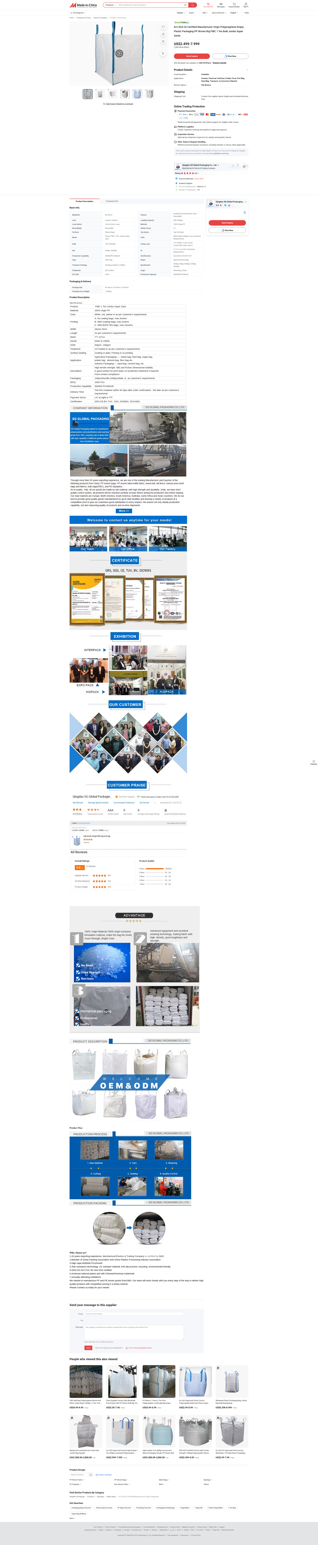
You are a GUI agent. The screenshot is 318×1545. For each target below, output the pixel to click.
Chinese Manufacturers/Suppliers (129, 1527)
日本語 (186, 1530)
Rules (247, 13)
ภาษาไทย (199, 1530)
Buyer (191, 13)
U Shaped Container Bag (118, 18)
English (101, 1530)
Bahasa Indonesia (228, 1530)
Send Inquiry (192, 56)
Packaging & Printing (83, 18)
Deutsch (154, 1530)
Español (109, 1530)
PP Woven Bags (120, 1480)
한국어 (179, 1530)
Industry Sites (174, 1527)
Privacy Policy (196, 1535)
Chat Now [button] (232, 56)
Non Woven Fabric (121, 1484)
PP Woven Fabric (76, 1480)
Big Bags (207, 1480)
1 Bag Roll (198, 1508)
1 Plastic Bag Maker (215, 1508)
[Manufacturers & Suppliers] (83, 5)
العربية (172, 1530)
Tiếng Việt (215, 1530)
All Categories (78, 13)
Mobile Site (213, 1527)
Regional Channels (188, 1527)
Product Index (202, 1527)
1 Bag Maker (184, 1508)
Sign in (245, 6)
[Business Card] (245, 212)
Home (72, 18)
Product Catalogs (105, 1474)
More (161, 1484)
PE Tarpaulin (74, 1484)
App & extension (218, 13)
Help (204, 13)
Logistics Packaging (100, 18)
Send (88, 1348)
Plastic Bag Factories (104, 1508)
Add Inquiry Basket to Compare (119, 103)
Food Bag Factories (143, 1508)
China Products (110, 1527)
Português (117, 1530)
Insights (221, 1527)
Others (206, 1484)
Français (127, 1530)
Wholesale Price (162, 1527)
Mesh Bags (163, 1480)
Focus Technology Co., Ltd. (143, 1535)
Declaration (185, 1535)
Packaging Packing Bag (165, 1508)
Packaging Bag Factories (81, 1508)
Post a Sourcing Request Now (139, 1348)
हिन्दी (192, 1530)
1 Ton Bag (232, 1508)
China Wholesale (149, 1527)
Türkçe (207, 1530)
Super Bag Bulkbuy (79, 1513)
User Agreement (173, 1535)
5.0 (217, 205)
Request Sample (219, 63)
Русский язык (136, 1530)
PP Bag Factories (124, 1508)
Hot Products (98, 1527)
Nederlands (164, 1530)
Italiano (146, 1530)
